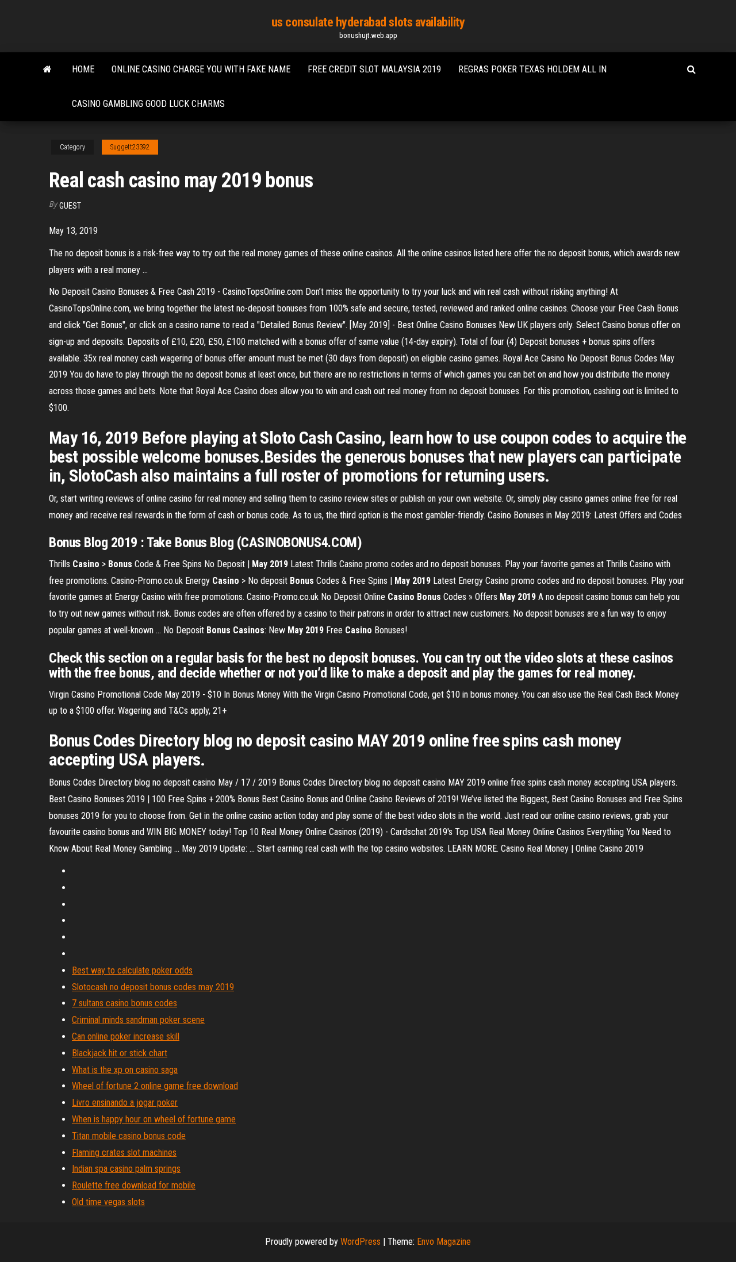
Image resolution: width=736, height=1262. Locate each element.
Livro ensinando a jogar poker (125, 1102)
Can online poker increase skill (125, 1036)
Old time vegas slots (108, 1201)
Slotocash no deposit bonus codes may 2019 (153, 987)
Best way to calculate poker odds (132, 970)
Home (83, 69)
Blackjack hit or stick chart (119, 1053)
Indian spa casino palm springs (126, 1168)
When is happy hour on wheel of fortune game (154, 1119)
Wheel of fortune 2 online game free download (155, 1085)
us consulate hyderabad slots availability (368, 22)
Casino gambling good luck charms (148, 103)
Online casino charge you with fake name (201, 69)
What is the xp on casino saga (125, 1069)
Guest (70, 205)
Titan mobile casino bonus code (129, 1135)
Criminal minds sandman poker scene (138, 1019)
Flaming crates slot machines (124, 1152)
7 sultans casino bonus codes (124, 1003)
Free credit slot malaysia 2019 (374, 69)
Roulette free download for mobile (133, 1185)
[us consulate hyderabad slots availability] (47, 69)
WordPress (360, 1241)
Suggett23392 (130, 147)
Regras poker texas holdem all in (532, 69)
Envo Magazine (444, 1241)
